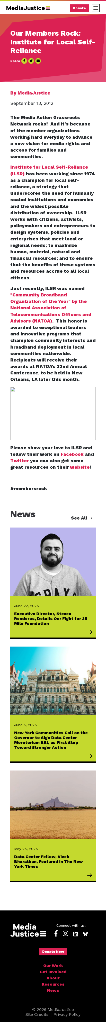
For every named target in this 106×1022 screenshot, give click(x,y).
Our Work (53, 965)
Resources (53, 984)
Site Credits (36, 1014)
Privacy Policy (67, 1014)
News (53, 990)
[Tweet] (31, 61)
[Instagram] (65, 933)
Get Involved (53, 971)
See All (80, 518)
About (53, 978)
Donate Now (53, 952)
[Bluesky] (85, 933)
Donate (79, 8)
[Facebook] (56, 933)
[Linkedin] (76, 933)
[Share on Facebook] (24, 61)
